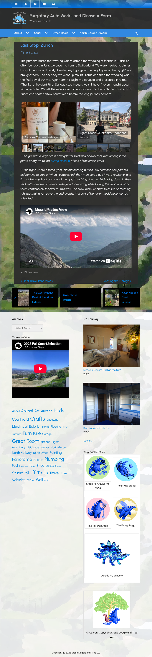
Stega (58, 466)
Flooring (56, 426)
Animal (27, 411)
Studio (17, 473)
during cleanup (60, 161)
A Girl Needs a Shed (98, 295)
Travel (54, 473)
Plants (40, 460)
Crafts (37, 418)
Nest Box (45, 447)
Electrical (20, 426)
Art (36, 411)
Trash (42, 472)
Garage (47, 434)
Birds (59, 410)
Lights (55, 442)
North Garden (59, 447)
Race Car (23, 466)
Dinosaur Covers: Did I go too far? (102, 369)
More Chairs (39, 295)
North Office (40, 452)
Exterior (94, 301)
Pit (35, 460)
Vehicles (18, 480)
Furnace (16, 434)
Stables (50, 465)
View (30, 480)
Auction (46, 411)
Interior (36, 299)
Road (32, 466)
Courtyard (20, 419)
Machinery (18, 447)
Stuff (30, 472)
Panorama (22, 459)
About (18, 33)
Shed (40, 466)
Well (46, 480)
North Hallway (22, 452)
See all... (87, 440)
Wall (39, 479)
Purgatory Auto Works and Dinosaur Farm (70, 15)
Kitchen (45, 442)
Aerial (37, 33)
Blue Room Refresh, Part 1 (97, 428)
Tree (64, 473)
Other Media (60, 33)
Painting (56, 452)
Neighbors (33, 447)
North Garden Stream (93, 33)
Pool (15, 465)
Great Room (25, 441)
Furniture (32, 433)
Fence (45, 426)
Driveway (52, 419)
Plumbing (54, 459)
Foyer (65, 427)
